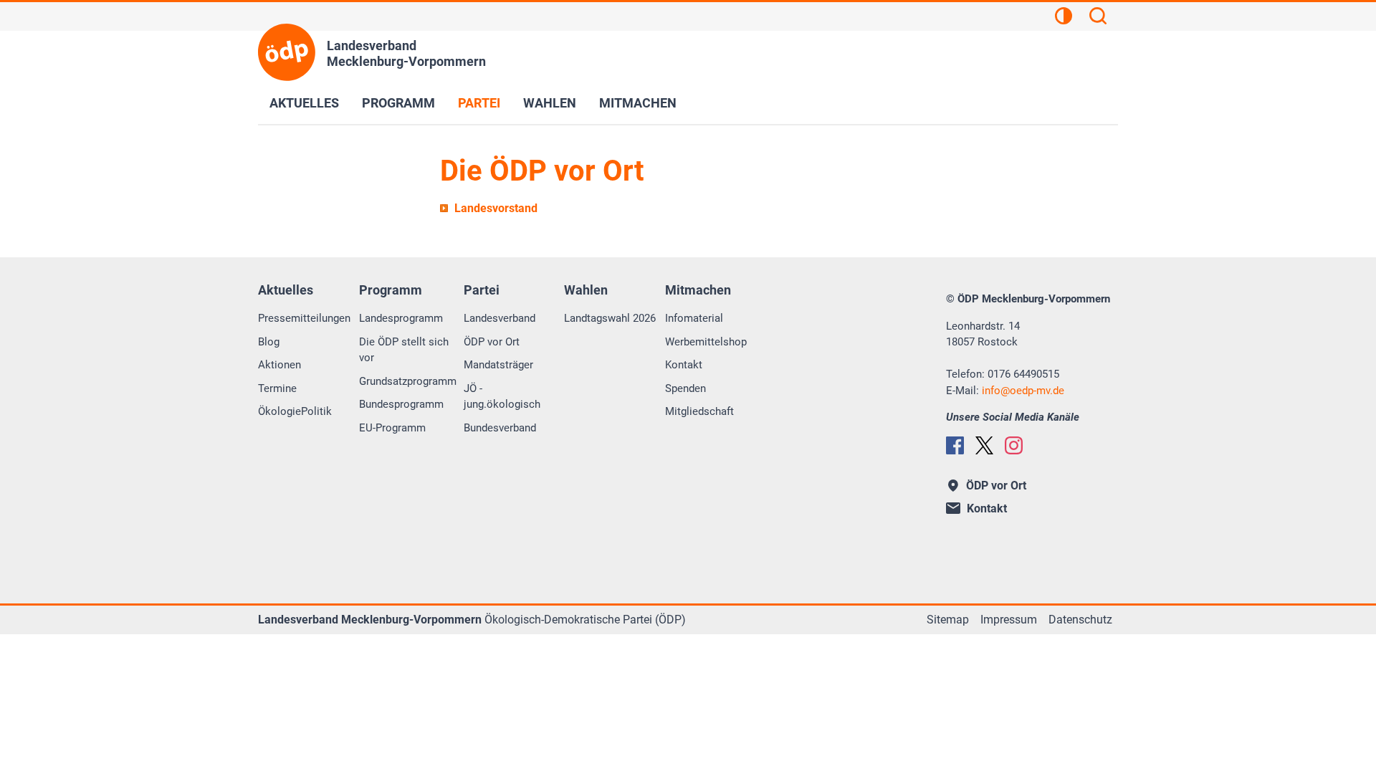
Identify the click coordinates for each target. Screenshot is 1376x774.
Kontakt (683, 364)
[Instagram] (1014, 445)
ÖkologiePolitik (295, 411)
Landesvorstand (496, 208)
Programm (398, 102)
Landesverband (499, 318)
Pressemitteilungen (304, 318)
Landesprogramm (401, 318)
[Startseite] (286, 52)
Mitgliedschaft (699, 411)
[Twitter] (984, 445)
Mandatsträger (498, 364)
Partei (479, 102)
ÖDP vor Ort (492, 341)
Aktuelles (304, 102)
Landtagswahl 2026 (610, 318)
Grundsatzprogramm (408, 381)
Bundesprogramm (401, 404)
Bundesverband (500, 427)
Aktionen (279, 364)
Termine (277, 388)
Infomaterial (694, 318)
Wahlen (549, 102)
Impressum (1008, 619)
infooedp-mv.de (1023, 390)
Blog (269, 341)
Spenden (685, 388)
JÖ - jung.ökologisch (502, 396)
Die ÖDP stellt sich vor (404, 350)
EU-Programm (392, 427)
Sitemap (948, 619)
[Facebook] (955, 445)
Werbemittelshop (706, 341)
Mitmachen (638, 102)
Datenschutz (1080, 619)
